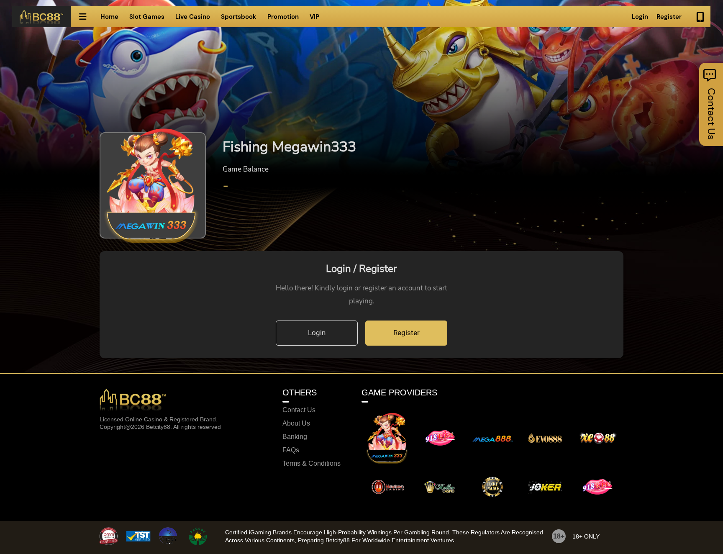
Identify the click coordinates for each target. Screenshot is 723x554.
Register (669, 17)
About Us (296, 423)
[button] (83, 16)
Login (640, 17)
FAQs (290, 450)
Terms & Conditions (311, 463)
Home (109, 17)
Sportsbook (238, 17)
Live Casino (192, 17)
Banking (294, 436)
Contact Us (298, 410)
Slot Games (146, 17)
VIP (314, 17)
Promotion (283, 17)
